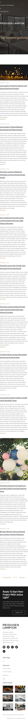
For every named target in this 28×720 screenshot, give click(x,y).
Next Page (22, 577)
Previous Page (6, 577)
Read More (3, 119)
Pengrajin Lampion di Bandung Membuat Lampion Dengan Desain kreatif (12, 174)
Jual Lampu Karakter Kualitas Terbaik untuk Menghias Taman (13, 399)
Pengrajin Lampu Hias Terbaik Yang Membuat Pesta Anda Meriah (12, 267)
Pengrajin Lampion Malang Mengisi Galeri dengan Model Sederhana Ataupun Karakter (12, 309)
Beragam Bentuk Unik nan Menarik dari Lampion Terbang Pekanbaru (12, 533)
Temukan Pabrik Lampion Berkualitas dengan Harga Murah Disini (13, 355)
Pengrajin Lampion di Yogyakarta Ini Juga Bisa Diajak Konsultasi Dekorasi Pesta (13, 488)
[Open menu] (27, 27)
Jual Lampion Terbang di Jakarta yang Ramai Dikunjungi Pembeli (13, 87)
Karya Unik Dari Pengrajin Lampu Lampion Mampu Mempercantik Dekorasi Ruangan (12, 220)
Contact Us (19, 612)
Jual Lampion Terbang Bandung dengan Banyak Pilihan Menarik (11, 128)
